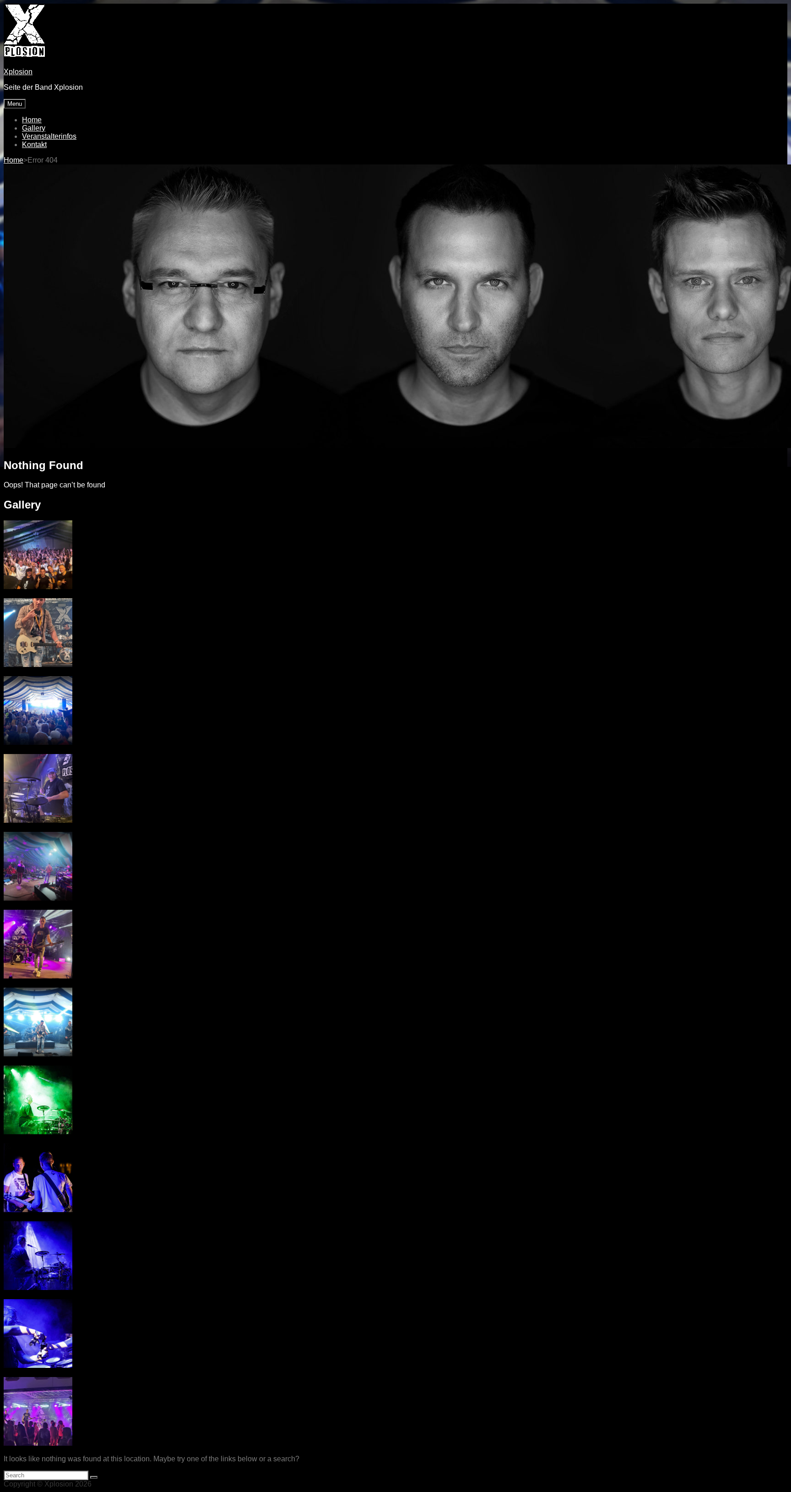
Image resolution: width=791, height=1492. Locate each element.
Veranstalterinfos (49, 136)
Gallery (33, 128)
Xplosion (18, 72)
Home (32, 120)
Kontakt (34, 144)
